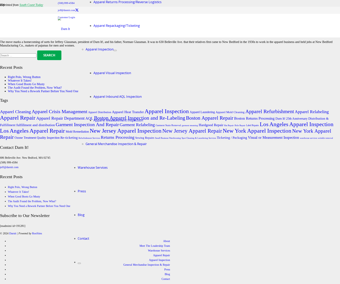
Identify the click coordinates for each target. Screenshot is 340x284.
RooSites (37, 233)
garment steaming (190, 125)
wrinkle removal (325, 138)
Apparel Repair (17, 118)
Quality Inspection (48, 138)
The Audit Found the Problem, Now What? (35, 87)
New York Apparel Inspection (257, 131)
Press (167, 269)
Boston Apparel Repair (209, 118)
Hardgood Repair (211, 125)
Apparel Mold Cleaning (230, 112)
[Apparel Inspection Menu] (115, 50)
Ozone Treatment (25, 138)
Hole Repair (240, 125)
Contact (166, 278)
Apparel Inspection (167, 111)
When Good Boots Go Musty (26, 84)
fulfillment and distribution (35, 125)
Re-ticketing (69, 138)
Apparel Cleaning (15, 111)
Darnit (13, 233)
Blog (167, 274)
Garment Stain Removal (168, 125)
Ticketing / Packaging (232, 138)
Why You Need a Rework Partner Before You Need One (43, 91)
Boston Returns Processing (254, 118)
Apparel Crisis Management (59, 111)
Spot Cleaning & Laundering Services (199, 138)
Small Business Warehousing (168, 138)
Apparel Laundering (202, 112)
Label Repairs (252, 125)
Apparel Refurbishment (269, 111)
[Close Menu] (79, 263)
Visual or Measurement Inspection (273, 137)
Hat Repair (229, 125)
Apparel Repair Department (60, 118)
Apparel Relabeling (312, 111)
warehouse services (308, 138)
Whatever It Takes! (19, 80)
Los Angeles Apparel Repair (32, 131)
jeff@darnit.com (9, 167)
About (166, 241)
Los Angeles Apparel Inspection (297, 124)
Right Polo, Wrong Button (24, 77)
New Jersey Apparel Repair (192, 131)
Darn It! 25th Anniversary (291, 118)
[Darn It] (64, 29)
